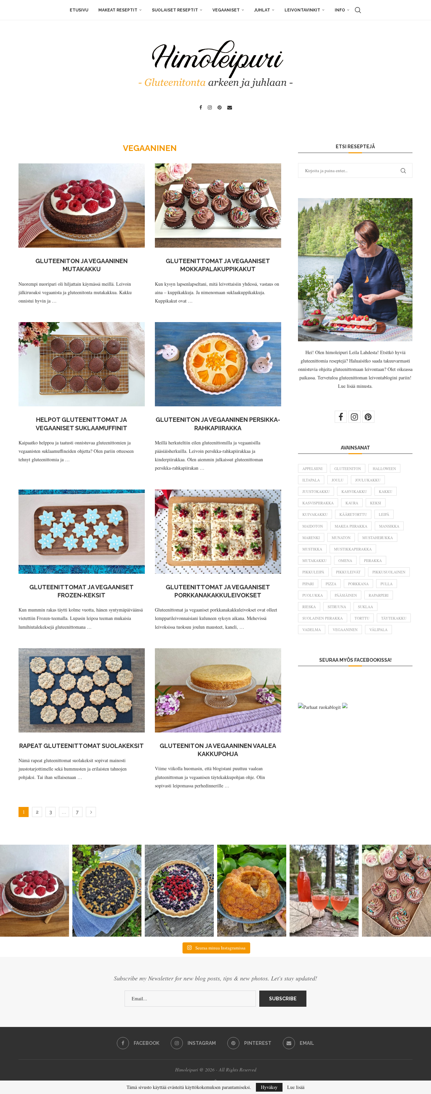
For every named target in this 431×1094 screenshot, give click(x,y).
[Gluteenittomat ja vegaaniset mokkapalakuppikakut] (218, 205)
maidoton (312, 526)
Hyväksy (269, 1087)
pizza (331, 583)
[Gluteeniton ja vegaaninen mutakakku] (82, 205)
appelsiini (312, 468)
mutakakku (314, 560)
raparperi (379, 595)
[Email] (229, 107)
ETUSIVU (79, 10)
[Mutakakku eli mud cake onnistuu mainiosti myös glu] (34, 891)
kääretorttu (353, 514)
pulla (386, 583)
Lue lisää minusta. (355, 386)
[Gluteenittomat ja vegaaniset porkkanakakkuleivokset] (218, 532)
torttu (362, 618)
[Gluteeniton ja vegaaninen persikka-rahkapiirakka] (218, 364)
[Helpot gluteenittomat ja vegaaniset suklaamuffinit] (82, 364)
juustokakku (316, 491)
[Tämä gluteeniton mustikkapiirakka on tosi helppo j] (106, 891)
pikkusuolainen (388, 571)
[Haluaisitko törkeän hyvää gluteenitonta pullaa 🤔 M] (251, 891)
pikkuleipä (313, 571)
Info (340, 10)
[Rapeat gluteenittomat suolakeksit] (82, 690)
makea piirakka (351, 526)
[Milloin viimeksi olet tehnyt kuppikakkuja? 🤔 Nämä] (396, 891)
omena (345, 560)
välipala (378, 629)
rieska (309, 606)
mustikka (312, 549)
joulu (337, 479)
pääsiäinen (346, 595)
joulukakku (367, 479)
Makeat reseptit (117, 10)
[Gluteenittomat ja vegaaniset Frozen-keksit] (82, 532)
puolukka (312, 595)
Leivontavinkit (302, 10)
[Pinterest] (220, 107)
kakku (385, 491)
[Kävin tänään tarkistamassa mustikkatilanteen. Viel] (179, 891)
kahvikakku (354, 491)
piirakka (373, 560)
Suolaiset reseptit (175, 10)
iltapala (311, 479)
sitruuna (337, 606)
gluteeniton (347, 468)
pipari (308, 583)
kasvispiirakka (318, 502)
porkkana (358, 583)
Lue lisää (295, 1087)
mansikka (389, 526)
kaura (351, 502)
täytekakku (393, 618)
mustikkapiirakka (353, 549)
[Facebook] (200, 107)
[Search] (358, 10)
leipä (384, 514)
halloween (384, 468)
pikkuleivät (348, 571)
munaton (341, 537)
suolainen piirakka (322, 618)
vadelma (311, 629)
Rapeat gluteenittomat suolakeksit (81, 745)
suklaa (365, 606)
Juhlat (262, 10)
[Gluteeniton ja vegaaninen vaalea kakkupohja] (218, 690)
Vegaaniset (226, 10)
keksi (375, 502)
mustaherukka (377, 537)
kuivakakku (315, 514)
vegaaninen (345, 629)
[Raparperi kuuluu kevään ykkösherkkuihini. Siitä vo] (324, 891)
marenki (311, 537)
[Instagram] (210, 107)
